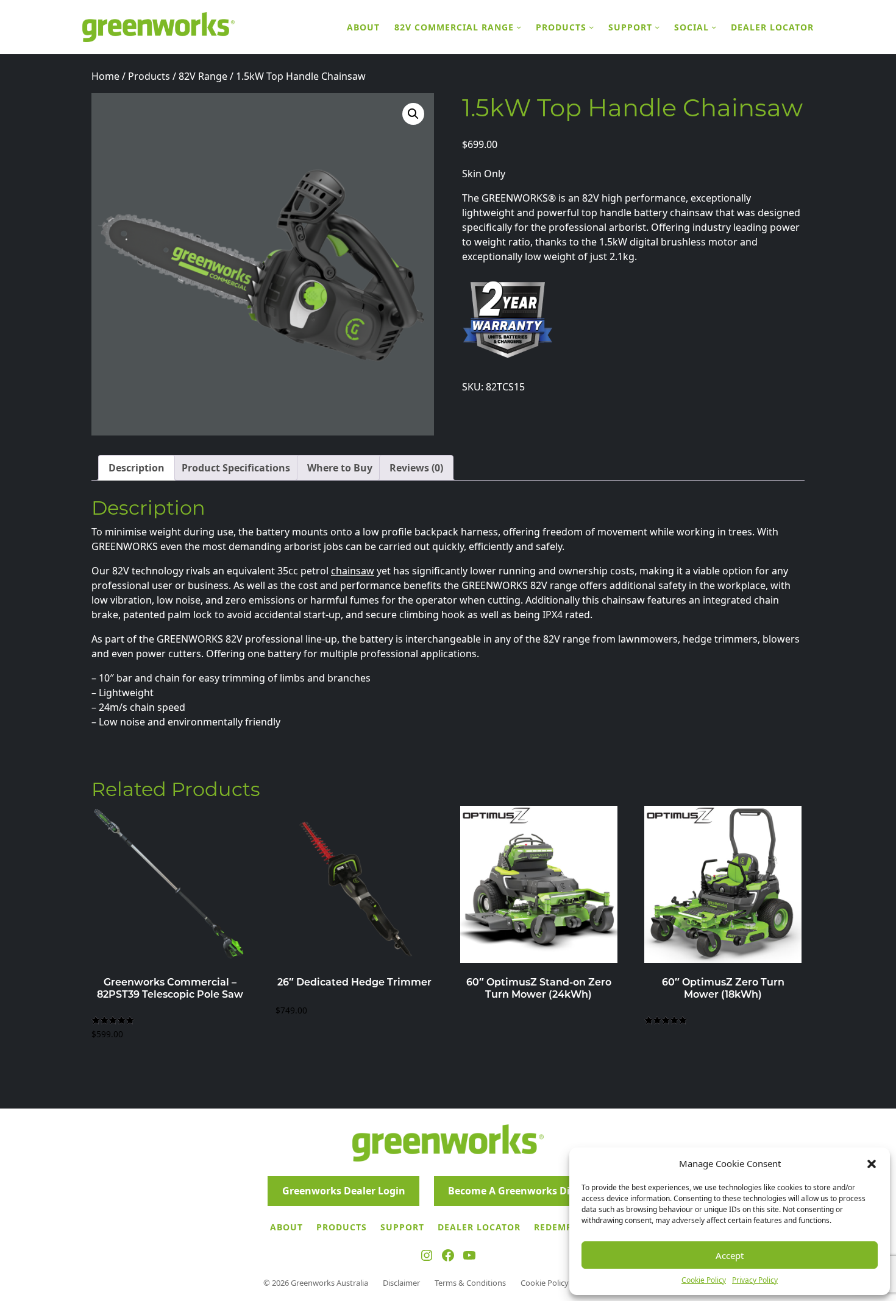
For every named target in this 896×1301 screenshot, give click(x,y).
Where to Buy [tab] (339, 467)
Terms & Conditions (470, 1282)
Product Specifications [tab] (236, 467)
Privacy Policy (755, 1280)
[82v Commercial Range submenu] (518, 26)
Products (149, 76)
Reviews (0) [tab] (416, 467)
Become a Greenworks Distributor (531, 1190)
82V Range (203, 76)
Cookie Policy (703, 1280)
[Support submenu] (657, 26)
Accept (730, 1255)
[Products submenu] (591, 26)
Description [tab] (136, 467)
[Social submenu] (713, 26)
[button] (872, 1163)
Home (105, 76)
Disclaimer (401, 1282)
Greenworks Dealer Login (343, 1190)
